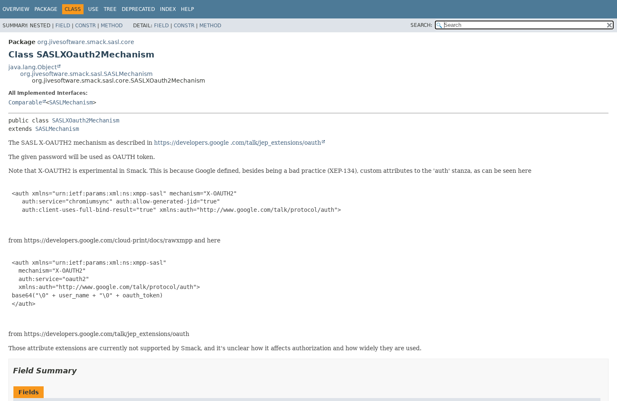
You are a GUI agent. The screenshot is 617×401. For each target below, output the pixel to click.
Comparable (25, 102)
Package (46, 9)
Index (168, 9)
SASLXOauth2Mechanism (85, 120)
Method (112, 26)
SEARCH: (421, 25)
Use (93, 9)
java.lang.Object (32, 67)
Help (187, 9)
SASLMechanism (71, 102)
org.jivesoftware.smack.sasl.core (85, 42)
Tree (110, 9)
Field (62, 26)
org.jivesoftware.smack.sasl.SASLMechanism (86, 73)
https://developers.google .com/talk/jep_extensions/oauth (237, 142)
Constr (85, 26)
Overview (16, 9)
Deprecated (138, 9)
